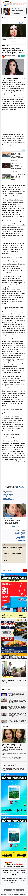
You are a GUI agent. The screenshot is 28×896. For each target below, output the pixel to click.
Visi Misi (23, 872)
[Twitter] (8, 890)
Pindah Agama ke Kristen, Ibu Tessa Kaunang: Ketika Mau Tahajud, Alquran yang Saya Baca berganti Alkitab (13, 746)
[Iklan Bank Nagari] (14, 815)
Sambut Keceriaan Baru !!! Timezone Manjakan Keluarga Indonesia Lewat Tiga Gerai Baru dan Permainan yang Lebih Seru (12, 764)
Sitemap (14, 874)
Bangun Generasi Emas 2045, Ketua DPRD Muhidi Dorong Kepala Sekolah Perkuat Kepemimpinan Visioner (13, 769)
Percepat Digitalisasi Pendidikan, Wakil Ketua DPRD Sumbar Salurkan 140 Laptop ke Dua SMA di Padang (14, 680)
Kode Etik (9, 878)
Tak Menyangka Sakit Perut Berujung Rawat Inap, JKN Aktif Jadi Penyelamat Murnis (13, 549)
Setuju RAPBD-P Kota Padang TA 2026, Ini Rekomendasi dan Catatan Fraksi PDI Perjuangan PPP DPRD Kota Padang (13, 759)
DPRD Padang (5, 870)
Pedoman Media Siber (19, 878)
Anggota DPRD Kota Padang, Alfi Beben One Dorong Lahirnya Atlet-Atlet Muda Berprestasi (17, 694)
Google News (20, 487)
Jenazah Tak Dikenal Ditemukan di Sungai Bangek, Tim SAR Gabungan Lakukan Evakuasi (12, 555)
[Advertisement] (14, 121)
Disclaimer (9, 872)
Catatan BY (13, 870)
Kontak (4, 872)
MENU (4, 17)
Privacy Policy (17, 872)
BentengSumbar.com (13, 894)
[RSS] (22, 890)
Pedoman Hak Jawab (8, 880)
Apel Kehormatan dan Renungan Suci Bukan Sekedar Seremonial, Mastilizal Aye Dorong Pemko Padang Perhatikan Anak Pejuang (17, 708)
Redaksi (4, 878)
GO (25, 570)
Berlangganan (21, 870)
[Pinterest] (11, 890)
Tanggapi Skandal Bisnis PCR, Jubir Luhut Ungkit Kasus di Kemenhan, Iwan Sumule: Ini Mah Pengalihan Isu (20, 536)
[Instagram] (14, 890)
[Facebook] (5, 890)
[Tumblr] (19, 890)
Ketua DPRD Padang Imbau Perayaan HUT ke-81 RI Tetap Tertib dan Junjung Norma (17, 721)
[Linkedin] (17, 890)
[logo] (14, 865)
